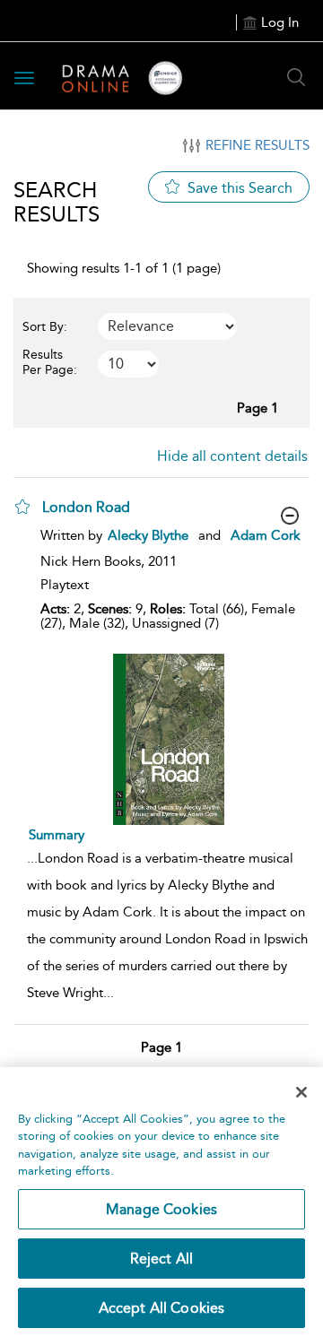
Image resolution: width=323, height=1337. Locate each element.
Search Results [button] (56, 202)
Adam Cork (266, 535)
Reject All (162, 1258)
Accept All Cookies (162, 1307)
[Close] (301, 1092)
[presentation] (168, 739)
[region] (161, 1202)
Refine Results (257, 145)
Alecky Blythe (148, 535)
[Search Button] (296, 77)
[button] (22, 507)
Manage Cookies (161, 1209)
